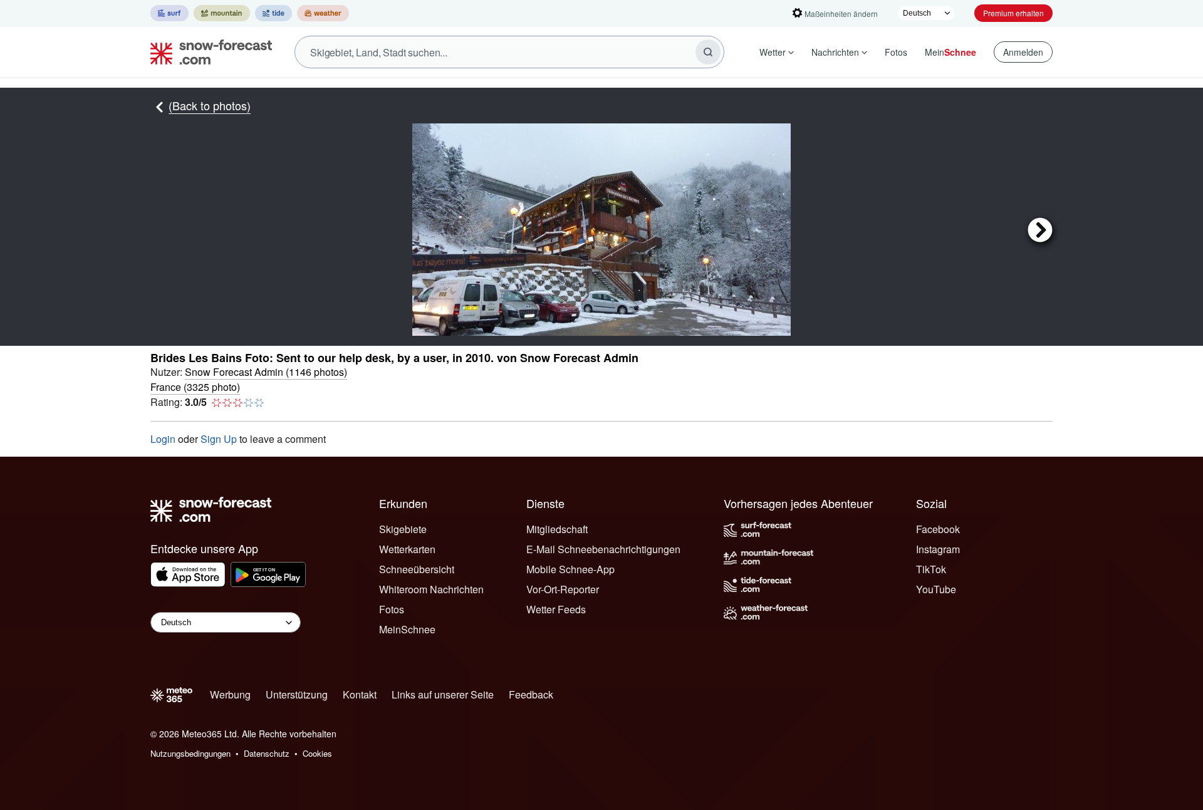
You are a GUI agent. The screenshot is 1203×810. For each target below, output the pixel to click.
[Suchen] (708, 52)
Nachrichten (835, 52)
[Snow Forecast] (207, 52)
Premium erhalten (1013, 13)
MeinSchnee (407, 629)
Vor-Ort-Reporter (562, 589)
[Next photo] (922, 229)
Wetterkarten (407, 549)
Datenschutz (266, 753)
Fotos (896, 52)
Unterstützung (297, 694)
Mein (950, 52)
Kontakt (360, 694)
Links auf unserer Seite (443, 694)
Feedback (531, 694)
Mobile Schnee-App (570, 569)
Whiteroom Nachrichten (431, 589)
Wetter (772, 52)
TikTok (931, 569)
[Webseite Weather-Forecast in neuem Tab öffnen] (323, 13)
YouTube (936, 589)
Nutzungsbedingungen (190, 753)
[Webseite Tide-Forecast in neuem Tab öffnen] (273, 13)
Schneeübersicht (416, 569)
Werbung (230, 694)
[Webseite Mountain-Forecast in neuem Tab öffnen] (222, 13)
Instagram (938, 549)
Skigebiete (403, 529)
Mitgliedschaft (557, 529)
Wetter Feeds (556, 609)
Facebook (938, 529)
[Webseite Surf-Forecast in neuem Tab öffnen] (169, 13)
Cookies (317, 753)
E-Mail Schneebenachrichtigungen (603, 549)
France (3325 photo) (195, 387)
